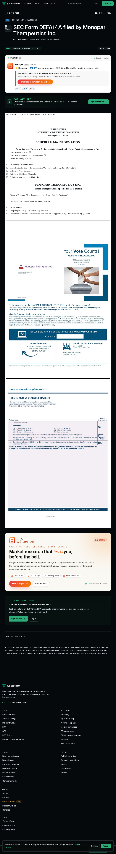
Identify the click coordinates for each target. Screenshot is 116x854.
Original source (13, 636)
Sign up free (16, 618)
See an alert (41, 583)
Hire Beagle (18, 583)
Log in (33, 618)
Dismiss (94, 846)
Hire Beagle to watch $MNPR (34, 82)
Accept (106, 846)
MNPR (23, 48)
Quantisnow (31, 20)
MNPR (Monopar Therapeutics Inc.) (69, 653)
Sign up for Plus (97, 102)
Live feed (14, 13)
